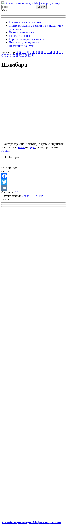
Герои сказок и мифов (23, 32)
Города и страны (19, 35)
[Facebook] (33, 176)
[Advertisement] (33, 105)
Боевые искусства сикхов (25, 22)
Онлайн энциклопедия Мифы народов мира (31, 522)
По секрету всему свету (24, 42)
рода (32, 147)
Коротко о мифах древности (26, 39)
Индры (5, 150)
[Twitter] (33, 182)
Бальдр (25, 195)
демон (21, 147)
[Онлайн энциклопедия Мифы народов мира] (31, 3)
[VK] (33, 188)
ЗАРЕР (38, 195)
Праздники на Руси (21, 45)
